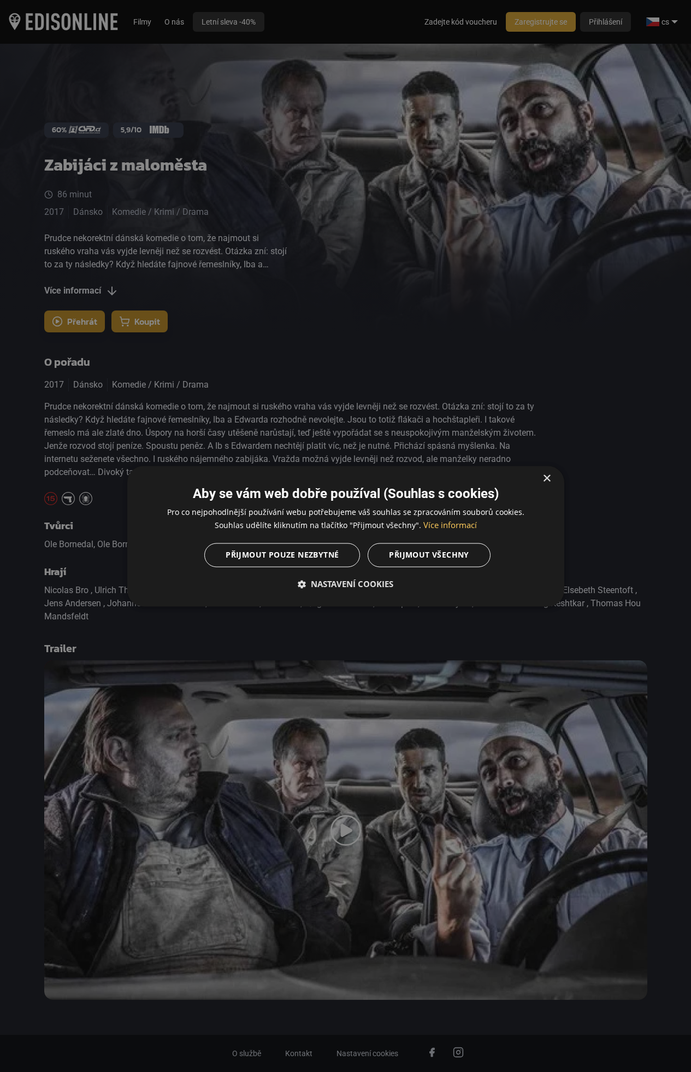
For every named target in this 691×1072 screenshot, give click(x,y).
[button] (345, 584)
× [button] (546, 479)
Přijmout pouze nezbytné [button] (282, 554)
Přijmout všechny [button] (429, 554)
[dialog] (345, 536)
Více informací (450, 524)
